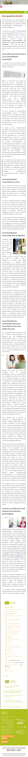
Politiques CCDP (7, 668)
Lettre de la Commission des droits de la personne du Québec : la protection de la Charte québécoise (12, 627)
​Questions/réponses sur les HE (10, 611)
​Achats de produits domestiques (11, 645)
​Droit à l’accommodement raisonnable (12, 623)
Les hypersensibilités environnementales (12, 609)
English (6, 676)
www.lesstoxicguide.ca (9, 662)
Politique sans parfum (9, 671)
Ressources (5, 742)
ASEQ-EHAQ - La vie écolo (10, 654)
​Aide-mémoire (7, 643)
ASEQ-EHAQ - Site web (9, 652)
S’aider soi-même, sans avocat (10, 634)
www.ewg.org (7, 660)
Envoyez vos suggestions (7, 737)
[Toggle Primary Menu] (25, 12)
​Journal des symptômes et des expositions (13, 647)
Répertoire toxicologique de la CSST (11, 664)
